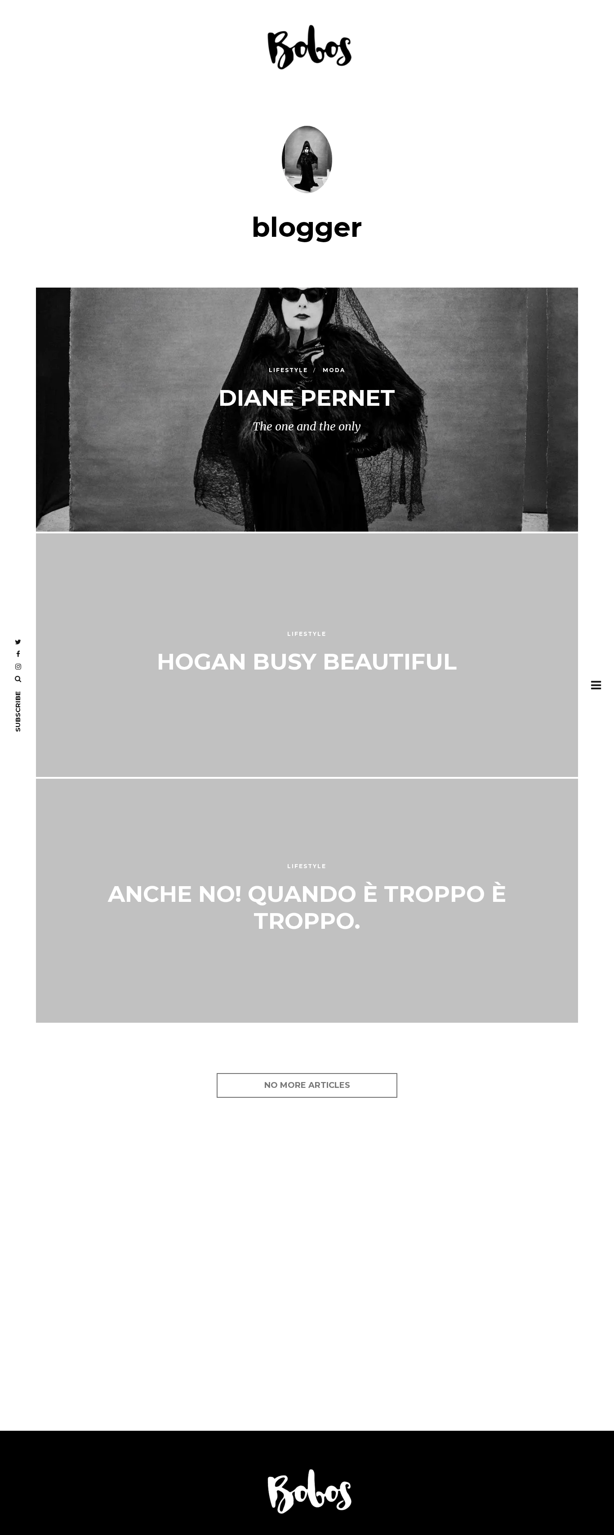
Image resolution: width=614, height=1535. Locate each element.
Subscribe (17, 711)
